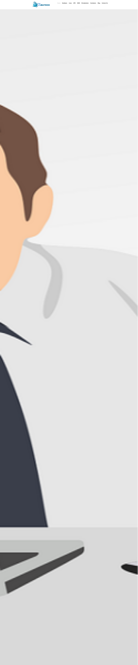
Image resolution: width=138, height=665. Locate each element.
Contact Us (105, 3)
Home (58, 3)
